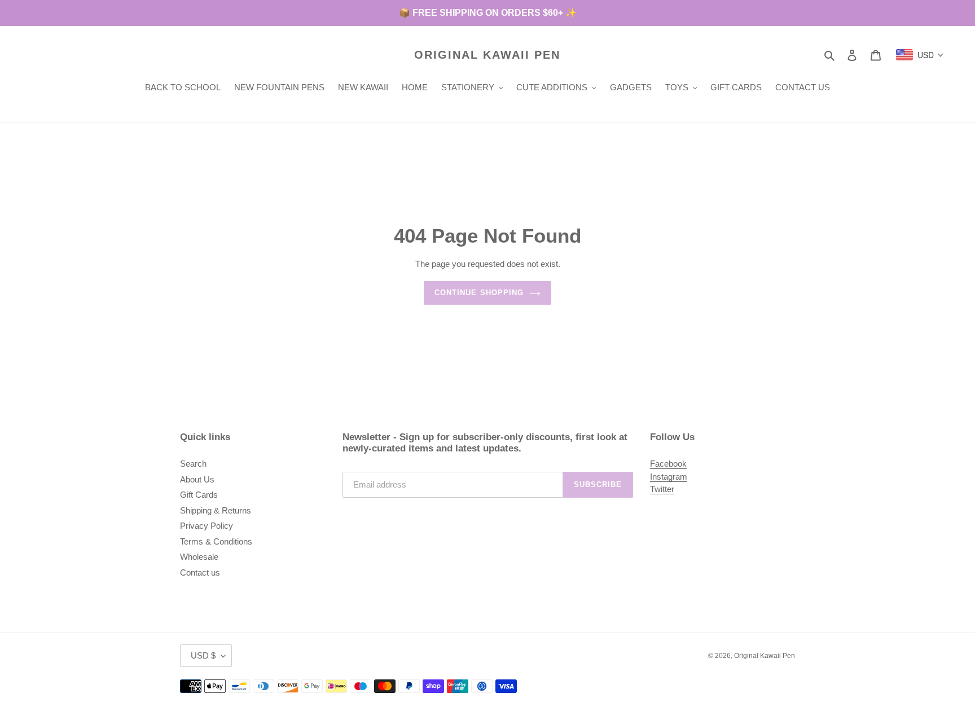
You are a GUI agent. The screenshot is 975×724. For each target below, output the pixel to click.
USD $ (203, 655)
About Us (197, 479)
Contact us (200, 572)
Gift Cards (199, 494)
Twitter (662, 489)
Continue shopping (479, 292)
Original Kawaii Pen (487, 55)
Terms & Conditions (216, 541)
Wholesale (199, 556)
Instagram (668, 476)
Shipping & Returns (215, 510)
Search (193, 463)
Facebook (668, 463)
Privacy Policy (206, 525)
